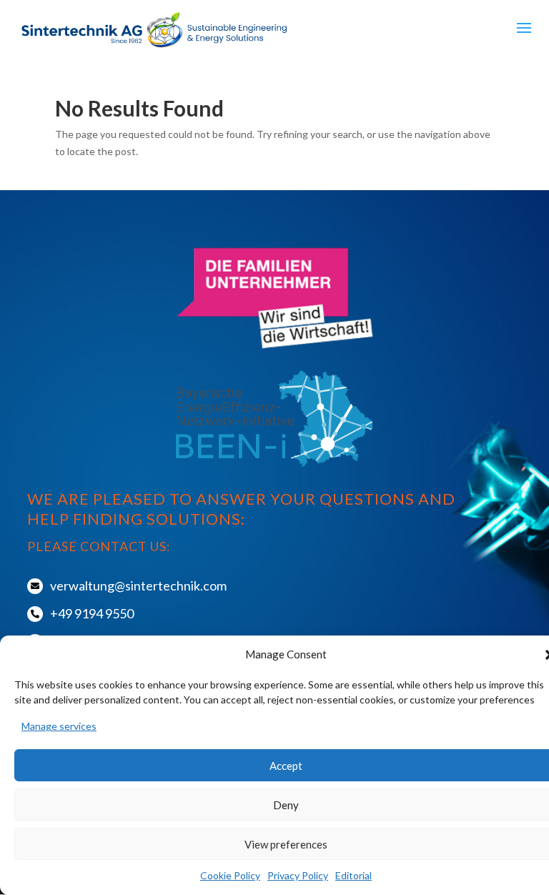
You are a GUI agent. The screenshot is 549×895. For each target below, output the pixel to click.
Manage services (59, 726)
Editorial (353, 875)
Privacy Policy (297, 875)
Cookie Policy (230, 875)
